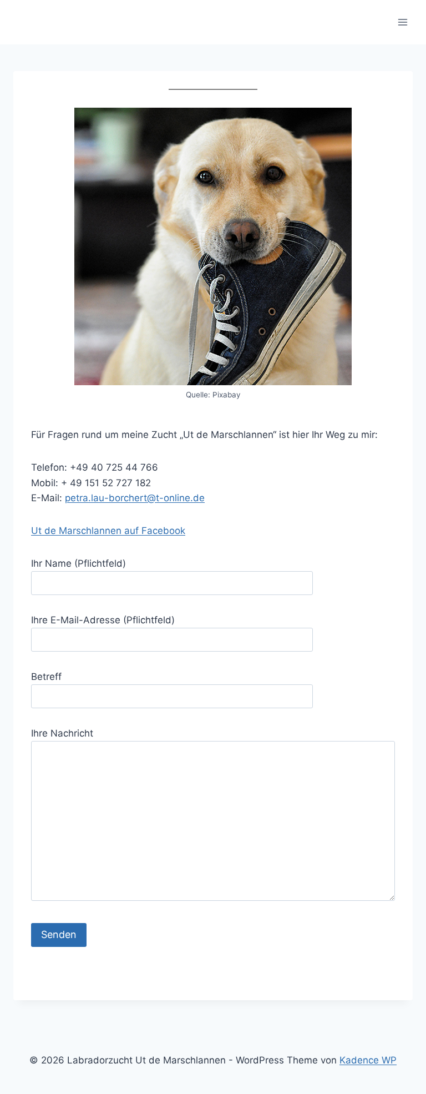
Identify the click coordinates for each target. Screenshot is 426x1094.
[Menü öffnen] (402, 22)
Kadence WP (368, 1060)
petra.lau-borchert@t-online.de (135, 497)
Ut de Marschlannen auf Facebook (108, 530)
